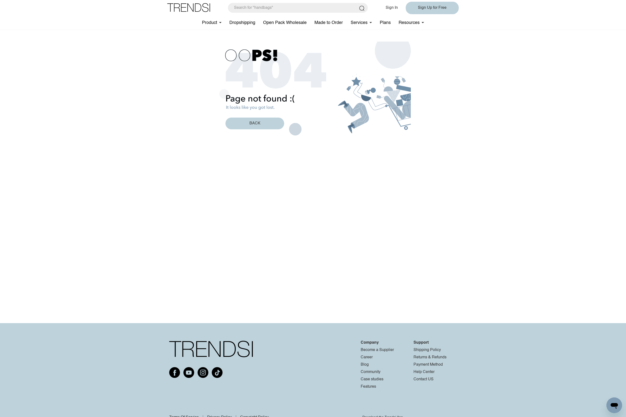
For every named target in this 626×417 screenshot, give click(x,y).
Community (370, 372)
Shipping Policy (427, 350)
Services (359, 23)
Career (367, 357)
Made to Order (328, 23)
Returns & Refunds (430, 357)
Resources (409, 23)
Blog (365, 365)
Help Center (424, 372)
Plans (385, 23)
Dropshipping (242, 23)
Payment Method (428, 365)
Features (368, 387)
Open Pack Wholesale (285, 23)
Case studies (372, 379)
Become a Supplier (377, 350)
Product (209, 23)
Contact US (424, 379)
